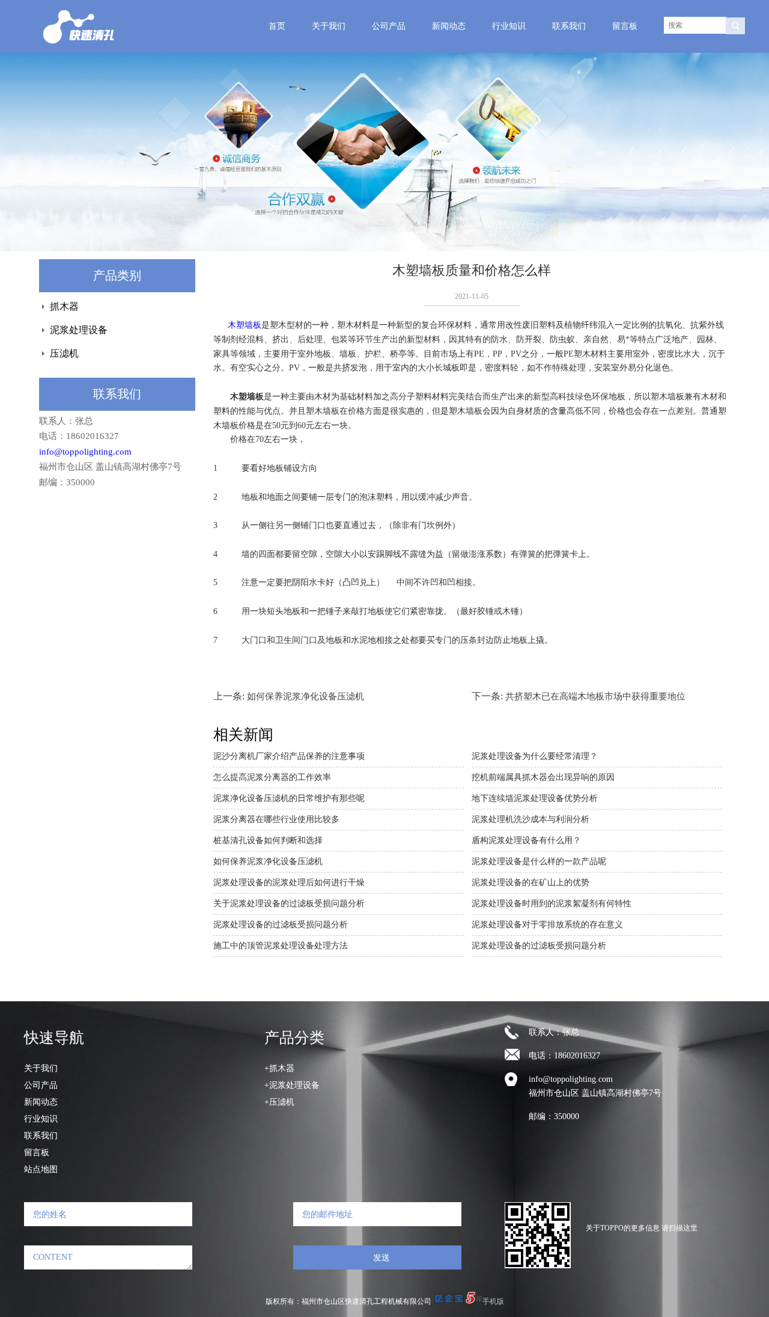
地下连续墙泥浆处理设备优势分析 (535, 798)
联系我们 (569, 26)
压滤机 (64, 353)
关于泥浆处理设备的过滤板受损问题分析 (289, 903)
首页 (277, 26)
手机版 (493, 1301)
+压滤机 (279, 1102)
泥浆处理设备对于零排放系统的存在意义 (547, 924)
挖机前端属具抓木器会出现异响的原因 (543, 777)
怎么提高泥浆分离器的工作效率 (272, 777)
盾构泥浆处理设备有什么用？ (526, 840)
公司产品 (389, 26)
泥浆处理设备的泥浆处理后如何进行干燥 (289, 882)
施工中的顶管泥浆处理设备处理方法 (280, 945)
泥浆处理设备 (79, 330)
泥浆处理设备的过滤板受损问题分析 (280, 924)
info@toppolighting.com (85, 451)
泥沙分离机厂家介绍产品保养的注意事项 (289, 756)
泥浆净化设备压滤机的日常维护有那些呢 (289, 798)
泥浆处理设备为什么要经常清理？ (535, 756)
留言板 (624, 26)
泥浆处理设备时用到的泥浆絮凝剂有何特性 (551, 903)
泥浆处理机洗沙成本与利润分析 (530, 819)
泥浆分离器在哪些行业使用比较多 (276, 819)
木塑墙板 (244, 325)
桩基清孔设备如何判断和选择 (268, 840)
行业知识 (509, 26)
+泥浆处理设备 (292, 1085)
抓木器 (64, 306)
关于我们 (328, 26)
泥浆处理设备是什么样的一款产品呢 (539, 861)
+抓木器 (279, 1068)
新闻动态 (449, 26)
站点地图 (41, 1169)
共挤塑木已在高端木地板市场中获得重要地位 (595, 696)
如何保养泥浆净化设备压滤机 (305, 696)
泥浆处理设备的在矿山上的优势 (530, 882)
